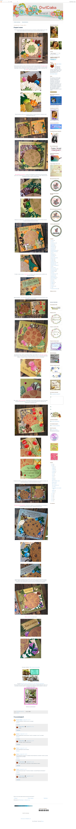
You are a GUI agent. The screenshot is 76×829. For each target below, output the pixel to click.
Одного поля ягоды (22, 400)
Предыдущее (46, 798)
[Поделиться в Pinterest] (30, 711)
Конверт (52, 258)
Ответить (17, 722)
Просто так (53, 278)
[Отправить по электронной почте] (26, 711)
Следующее (15, 798)
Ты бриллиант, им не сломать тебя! (56, 488)
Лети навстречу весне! (55, 485)
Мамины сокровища (54, 265)
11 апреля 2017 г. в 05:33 (26, 719)
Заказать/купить (25, 22)
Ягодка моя (26, 274)
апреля (53, 478)
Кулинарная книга (54, 262)
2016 (52, 493)
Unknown (17, 748)
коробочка (52, 261)
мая (53, 476)
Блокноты (52, 245)
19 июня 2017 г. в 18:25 (29, 776)
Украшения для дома (54, 288)
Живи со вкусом (27, 616)
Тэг (51, 287)
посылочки (52, 275)
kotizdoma (17, 733)
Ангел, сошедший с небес (56, 480)
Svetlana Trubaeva (22, 726)
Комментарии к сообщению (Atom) (24, 799)
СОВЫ (52, 283)
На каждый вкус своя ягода (20, 174)
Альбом (18, 712)
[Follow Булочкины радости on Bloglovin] (53, 60)
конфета (52, 260)
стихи (52, 284)
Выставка (52, 249)
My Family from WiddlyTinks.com (26, 818)
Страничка (53, 286)
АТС (51, 241)
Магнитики (53, 263)
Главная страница (17, 22)
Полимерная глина (54, 273)
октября (53, 469)
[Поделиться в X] (28, 711)
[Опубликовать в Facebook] (29, 711)
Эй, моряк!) (54, 486)
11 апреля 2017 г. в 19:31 (23, 733)
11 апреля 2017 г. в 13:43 (30, 726)
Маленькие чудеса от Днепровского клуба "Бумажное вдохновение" (32, 683)
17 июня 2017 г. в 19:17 (23, 769)
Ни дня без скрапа (54, 268)
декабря (53, 466)
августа (53, 472)
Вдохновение (53, 246)
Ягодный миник (54, 482)
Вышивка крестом (54, 250)
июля (53, 473)
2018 (52, 464)
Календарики (53, 255)
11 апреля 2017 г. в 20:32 (23, 748)
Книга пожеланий (54, 257)
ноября (53, 468)
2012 (52, 499)
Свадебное (52, 282)
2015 (52, 495)
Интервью (52, 254)
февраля (53, 490)
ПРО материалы (53, 277)
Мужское (52, 267)
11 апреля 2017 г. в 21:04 (30, 761)
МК (51, 266)
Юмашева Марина (19, 719)
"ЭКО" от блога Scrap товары (34, 667)
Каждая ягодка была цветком (20, 505)
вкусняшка (52, 247)
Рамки (52, 281)
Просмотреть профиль (53, 73)
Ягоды (27, 69)
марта (53, 479)
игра (51, 252)
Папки (52, 272)
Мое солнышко (54, 483)
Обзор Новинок (53, 270)
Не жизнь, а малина (43, 354)
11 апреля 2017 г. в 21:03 (30, 740)
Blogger (42, 821)
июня (53, 475)
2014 (52, 496)
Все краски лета (44, 65)
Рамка (52, 279)
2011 (52, 500)
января (53, 491)
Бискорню (52, 244)
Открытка (53, 271)
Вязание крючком (53, 251)
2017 (52, 465)
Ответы (18, 724)
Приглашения (53, 276)
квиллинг (52, 256)
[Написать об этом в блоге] (27, 711)
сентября (53, 471)
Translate (57, 54)
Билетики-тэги (53, 242)
